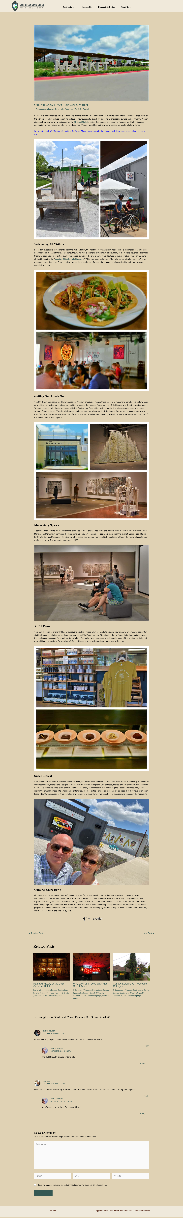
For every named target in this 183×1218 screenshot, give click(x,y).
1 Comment (77, 990)
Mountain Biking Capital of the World (69, 259)
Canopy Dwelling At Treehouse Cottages (130, 985)
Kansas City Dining (106, 7)
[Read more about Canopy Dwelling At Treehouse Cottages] (131, 967)
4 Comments (39, 109)
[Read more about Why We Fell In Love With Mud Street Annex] (91, 967)
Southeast (69, 109)
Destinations (68, 7)
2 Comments (118, 990)
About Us (125, 7)
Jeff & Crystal (57, 1048)
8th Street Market (81, 122)
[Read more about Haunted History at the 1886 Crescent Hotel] (51, 967)
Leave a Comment (40, 990)
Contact (52, 1210)
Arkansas (50, 109)
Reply (146, 1046)
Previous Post (36, 933)
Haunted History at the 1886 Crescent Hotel (48, 985)
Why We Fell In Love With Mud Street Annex (90, 985)
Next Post (149, 933)
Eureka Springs (39, 993)
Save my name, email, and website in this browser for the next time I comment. (72, 1185)
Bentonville (59, 109)
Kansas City (87, 7)
